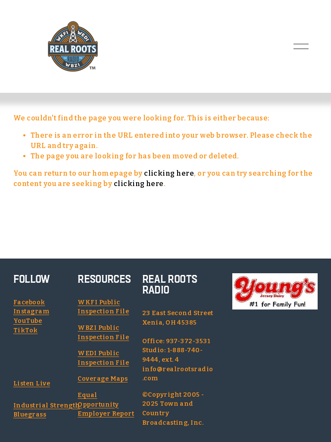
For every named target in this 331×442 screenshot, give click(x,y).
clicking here (169, 173)
